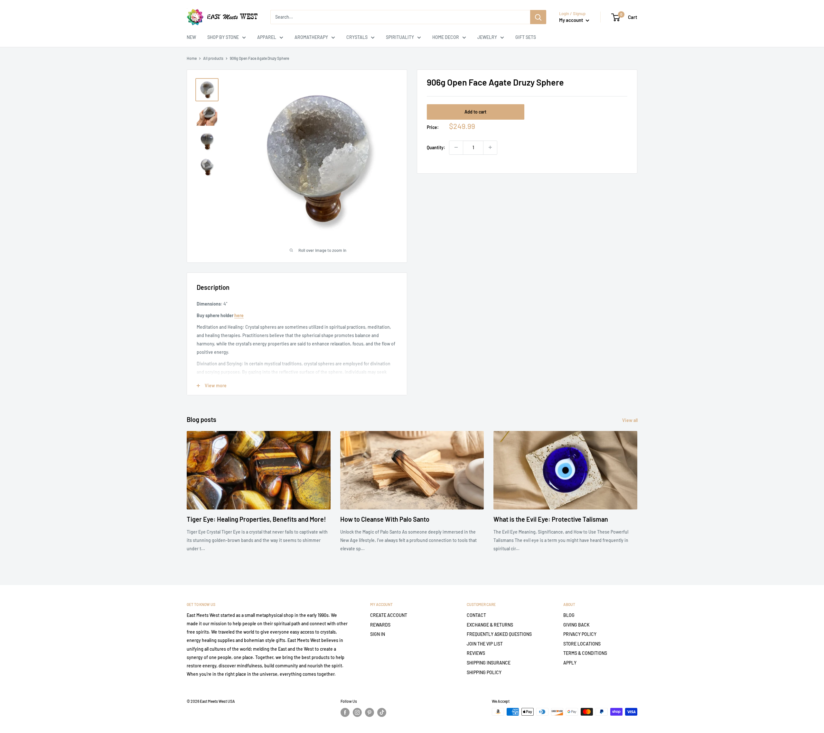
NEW (191, 37)
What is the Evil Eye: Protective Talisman (550, 519)
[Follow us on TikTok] (381, 712)
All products (213, 58)
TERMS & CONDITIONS (585, 653)
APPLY (569, 662)
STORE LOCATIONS (582, 643)
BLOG (569, 615)
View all (630, 420)
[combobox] (400, 17)
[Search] (538, 17)
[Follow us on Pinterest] (369, 712)
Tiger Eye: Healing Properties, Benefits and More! (256, 519)
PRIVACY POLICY (579, 634)
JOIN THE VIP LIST (485, 643)
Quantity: (436, 147)
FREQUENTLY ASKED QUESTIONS (499, 634)
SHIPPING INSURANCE (488, 662)
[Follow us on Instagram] (357, 712)
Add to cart (475, 111)
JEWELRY (487, 37)
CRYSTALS (357, 37)
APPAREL (266, 37)
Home (192, 58)
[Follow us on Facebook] (345, 712)
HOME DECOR (445, 37)
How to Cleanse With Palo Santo (384, 519)
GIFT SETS (525, 37)
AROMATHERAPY (311, 37)
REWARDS (380, 625)
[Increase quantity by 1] (490, 147)
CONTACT (476, 615)
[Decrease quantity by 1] (456, 147)
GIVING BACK (576, 625)
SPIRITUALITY (400, 37)
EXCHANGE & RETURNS (490, 625)
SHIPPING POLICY (484, 672)
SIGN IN (377, 634)
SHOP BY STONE (223, 37)
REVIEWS (476, 653)
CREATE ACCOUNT (388, 615)
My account (571, 20)
